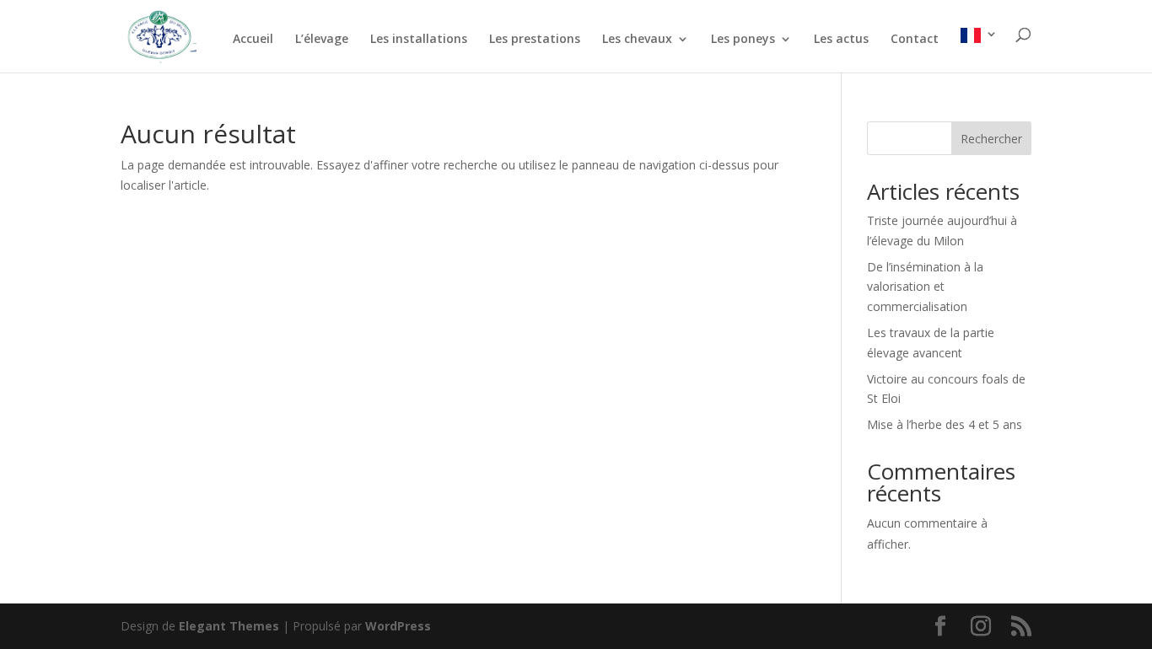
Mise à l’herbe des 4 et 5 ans (944, 424)
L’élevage (321, 39)
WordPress (398, 626)
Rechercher (991, 139)
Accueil (253, 39)
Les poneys (743, 39)
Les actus (841, 39)
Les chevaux (637, 39)
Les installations (418, 39)
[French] (979, 50)
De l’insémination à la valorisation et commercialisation (925, 287)
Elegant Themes (229, 626)
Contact (915, 39)
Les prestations (534, 39)
